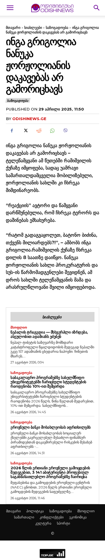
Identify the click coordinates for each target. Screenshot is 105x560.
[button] (10, 8)
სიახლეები (33, 27)
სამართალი (24, 517)
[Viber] (65, 130)
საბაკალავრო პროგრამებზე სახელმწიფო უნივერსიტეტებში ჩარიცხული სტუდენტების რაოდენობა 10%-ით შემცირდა (48, 381)
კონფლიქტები (52, 517)
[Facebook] (12, 130)
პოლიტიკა (35, 511)
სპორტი (63, 523)
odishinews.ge (29, 118)
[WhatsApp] (52, 130)
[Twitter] (25, 130)
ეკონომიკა (78, 517)
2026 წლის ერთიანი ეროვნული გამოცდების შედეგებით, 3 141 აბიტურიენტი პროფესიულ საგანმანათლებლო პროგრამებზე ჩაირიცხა (50, 472)
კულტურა (43, 523)
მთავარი (13, 27)
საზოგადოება (57, 27)
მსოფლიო (18, 327)
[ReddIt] (38, 130)
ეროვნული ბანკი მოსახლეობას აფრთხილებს (50, 427)
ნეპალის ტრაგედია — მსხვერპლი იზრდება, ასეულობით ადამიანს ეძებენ (49, 334)
